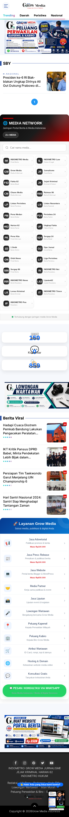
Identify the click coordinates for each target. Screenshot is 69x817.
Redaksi (12, 782)
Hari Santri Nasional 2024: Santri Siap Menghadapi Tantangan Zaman (22, 501)
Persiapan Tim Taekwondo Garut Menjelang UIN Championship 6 (22, 477)
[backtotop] (34, 806)
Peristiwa (40, 15)
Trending (9, 15)
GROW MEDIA (34, 768)
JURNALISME (52, 768)
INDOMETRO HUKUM (34, 775)
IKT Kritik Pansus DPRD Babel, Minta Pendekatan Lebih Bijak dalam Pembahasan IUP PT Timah (22, 453)
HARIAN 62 (46, 772)
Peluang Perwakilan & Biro (27, 791)
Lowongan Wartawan (25, 787)
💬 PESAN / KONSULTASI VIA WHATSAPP (34, 690)
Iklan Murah (48, 787)
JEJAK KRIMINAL (27, 772)
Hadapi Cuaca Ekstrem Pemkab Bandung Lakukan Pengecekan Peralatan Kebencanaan (22, 429)
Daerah (24, 15)
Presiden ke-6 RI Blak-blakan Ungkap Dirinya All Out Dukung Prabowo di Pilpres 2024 (22, 81)
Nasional (56, 15)
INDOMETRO (16, 768)
